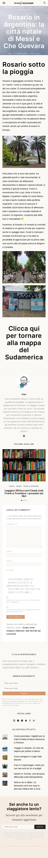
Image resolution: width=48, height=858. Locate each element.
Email (9, 560)
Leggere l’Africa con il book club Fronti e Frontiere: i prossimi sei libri (24, 493)
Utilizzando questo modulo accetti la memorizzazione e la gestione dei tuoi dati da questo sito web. (24, 586)
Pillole (29, 8)
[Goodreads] (30, 721)
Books (19, 486)
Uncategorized (24, 10)
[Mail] (34, 721)
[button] (21, 500)
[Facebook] (22, 721)
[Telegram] (18, 721)
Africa (12, 486)
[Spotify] (26, 721)
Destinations (19, 8)
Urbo (10, 53)
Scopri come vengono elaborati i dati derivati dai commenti (23, 630)
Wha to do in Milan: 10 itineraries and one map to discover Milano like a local (27, 785)
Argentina (8, 8)
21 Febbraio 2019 (20, 53)
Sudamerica (39, 8)
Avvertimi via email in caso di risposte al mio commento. (23, 601)
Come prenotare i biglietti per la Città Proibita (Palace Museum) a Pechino (29, 739)
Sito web (10, 570)
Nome (9, 551)
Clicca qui (24, 328)
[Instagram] (14, 721)
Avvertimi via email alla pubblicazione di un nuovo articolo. (23, 611)
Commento (11, 524)
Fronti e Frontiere (31, 486)
